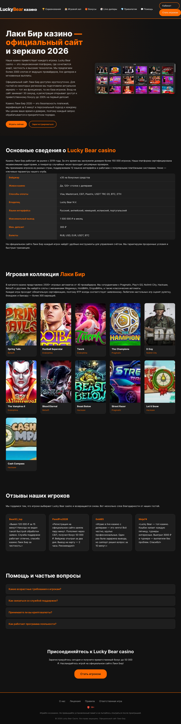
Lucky (18, 9)
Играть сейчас (16, 124)
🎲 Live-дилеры (108, 9)
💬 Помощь (147, 9)
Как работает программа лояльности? (32, 623)
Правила (90, 701)
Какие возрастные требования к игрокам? (35, 589)
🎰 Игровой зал (73, 9)
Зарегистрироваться (42, 124)
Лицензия (75, 701)
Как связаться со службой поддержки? (33, 600)
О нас (62, 701)
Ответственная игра (110, 701)
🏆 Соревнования (51, 9)
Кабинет (166, 5)
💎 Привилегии (129, 9)
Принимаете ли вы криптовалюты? (30, 612)
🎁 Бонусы (90, 9)
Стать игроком (170, 12)
